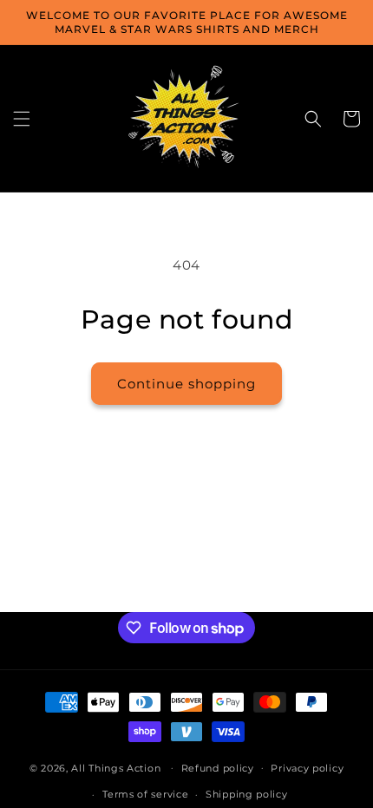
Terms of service (145, 794)
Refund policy (217, 768)
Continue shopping (186, 383)
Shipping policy (247, 794)
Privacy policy (307, 768)
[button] (22, 119)
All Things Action (115, 767)
